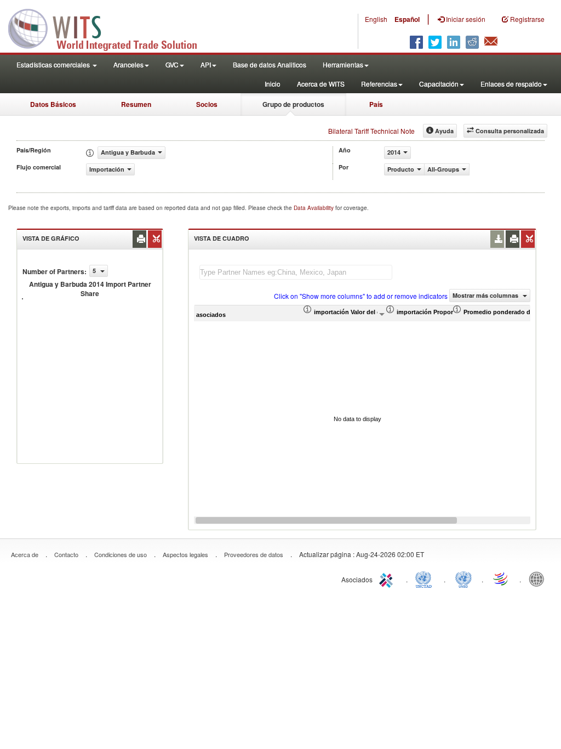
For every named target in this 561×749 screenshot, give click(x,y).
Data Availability (314, 208)
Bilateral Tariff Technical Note (371, 130)
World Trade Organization (501, 578)
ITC (388, 578)
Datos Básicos (53, 104)
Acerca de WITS (321, 83)
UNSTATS (463, 578)
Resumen (136, 104)
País (376, 104)
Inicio (272, 83)
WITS (109, 27)
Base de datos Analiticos (269, 64)
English (376, 19)
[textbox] (295, 272)
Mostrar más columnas (486, 295)
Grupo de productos (293, 104)
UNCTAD (426, 578)
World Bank (539, 578)
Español (407, 19)
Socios (206, 104)
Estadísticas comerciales (53, 64)
